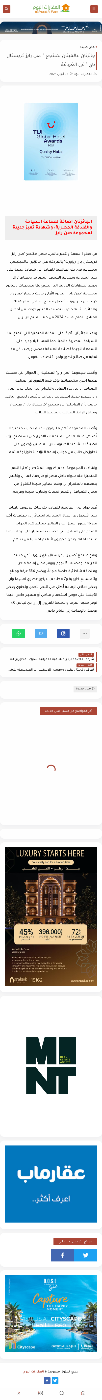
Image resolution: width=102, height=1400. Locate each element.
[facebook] (62, 1255)
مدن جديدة (87, 47)
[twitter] (85, 1255)
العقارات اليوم (34, 1372)
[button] (63, 633)
